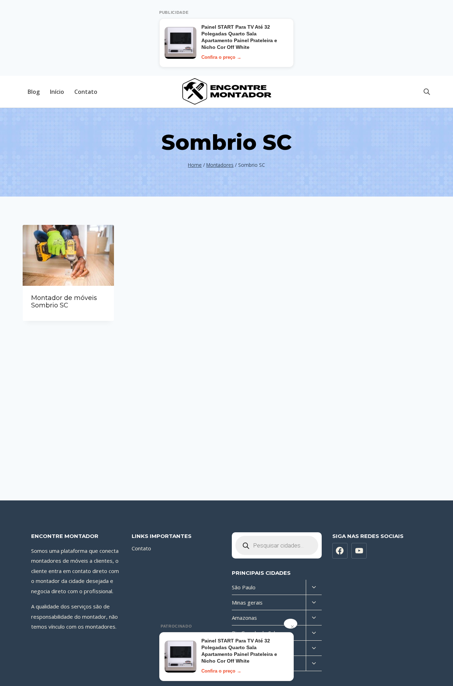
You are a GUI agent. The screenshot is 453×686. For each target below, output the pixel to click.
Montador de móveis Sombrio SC (64, 302)
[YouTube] (359, 551)
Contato (85, 92)
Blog (34, 92)
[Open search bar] (426, 92)
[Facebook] (340, 551)
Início (57, 92)
